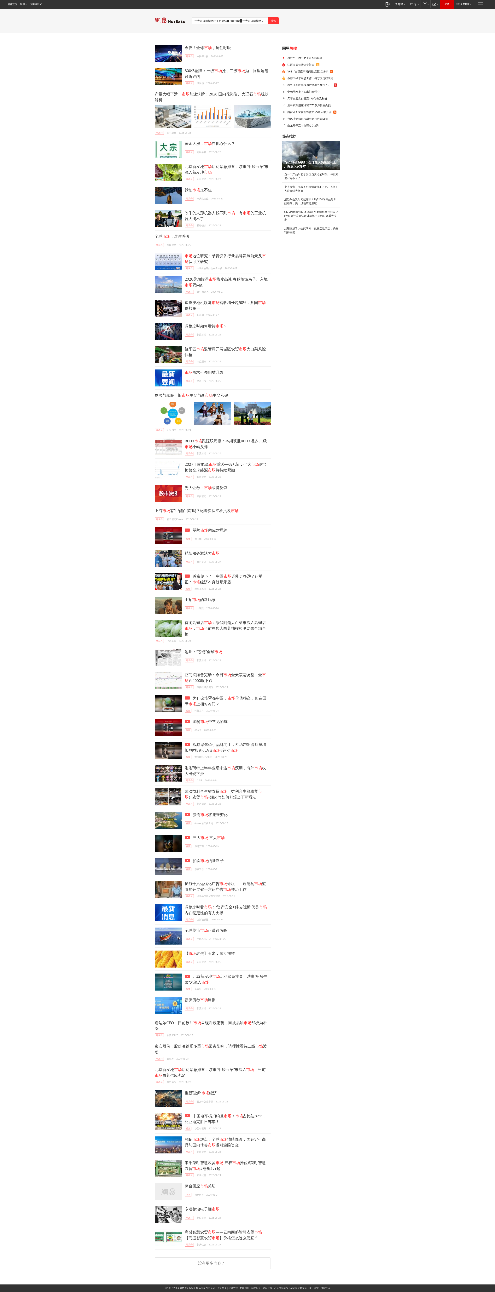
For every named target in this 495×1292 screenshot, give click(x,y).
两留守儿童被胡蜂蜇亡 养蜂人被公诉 (309, 112)
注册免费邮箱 (462, 4)
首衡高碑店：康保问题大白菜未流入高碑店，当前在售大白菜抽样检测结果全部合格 (225, 628)
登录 (447, 4)
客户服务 (256, 1288)
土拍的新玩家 (200, 599)
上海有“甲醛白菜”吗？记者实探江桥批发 (197, 510)
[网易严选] (414, 4)
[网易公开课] (400, 4)
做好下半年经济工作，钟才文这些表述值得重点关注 (312, 78)
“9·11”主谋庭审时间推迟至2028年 (307, 71)
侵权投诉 (325, 1288)
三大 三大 (208, 837)
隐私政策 (267, 1288)
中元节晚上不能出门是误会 (303, 92)
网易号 (189, 56)
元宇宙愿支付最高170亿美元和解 (307, 98)
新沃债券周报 (200, 999)
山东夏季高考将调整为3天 (303, 125)
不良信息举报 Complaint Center (290, 1288)
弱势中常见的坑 (210, 721)
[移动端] (388, 4)
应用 (22, 4)
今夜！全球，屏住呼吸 (208, 47)
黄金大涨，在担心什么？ (210, 143)
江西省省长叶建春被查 (300, 64)
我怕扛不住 (198, 189)
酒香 (188, 1194)
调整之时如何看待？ (206, 326)
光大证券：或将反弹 (206, 487)
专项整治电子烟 (202, 1209)
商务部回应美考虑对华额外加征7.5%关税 (310, 85)
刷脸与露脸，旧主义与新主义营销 (191, 395)
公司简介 (221, 1288)
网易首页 (12, 4)
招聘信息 (244, 1288)
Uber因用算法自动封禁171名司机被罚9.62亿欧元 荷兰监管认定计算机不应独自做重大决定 (311, 215)
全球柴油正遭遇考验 (206, 930)
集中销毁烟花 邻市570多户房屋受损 (309, 105)
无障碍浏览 (36, 4)
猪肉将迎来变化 (210, 814)
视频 (188, 538)
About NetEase (207, 1288)
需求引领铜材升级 (204, 372)
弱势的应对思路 (210, 530)
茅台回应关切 (200, 1186)
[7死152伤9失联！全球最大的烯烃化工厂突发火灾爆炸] (311, 155)
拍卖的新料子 (208, 860)
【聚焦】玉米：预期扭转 (210, 953)
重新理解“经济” (201, 1092)
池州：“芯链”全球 (203, 651)
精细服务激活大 (202, 553)
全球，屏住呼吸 (172, 236)
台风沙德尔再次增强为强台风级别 (307, 119)
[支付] (425, 4)
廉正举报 (314, 1288)
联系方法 (233, 1288)
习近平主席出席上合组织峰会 (305, 58)
